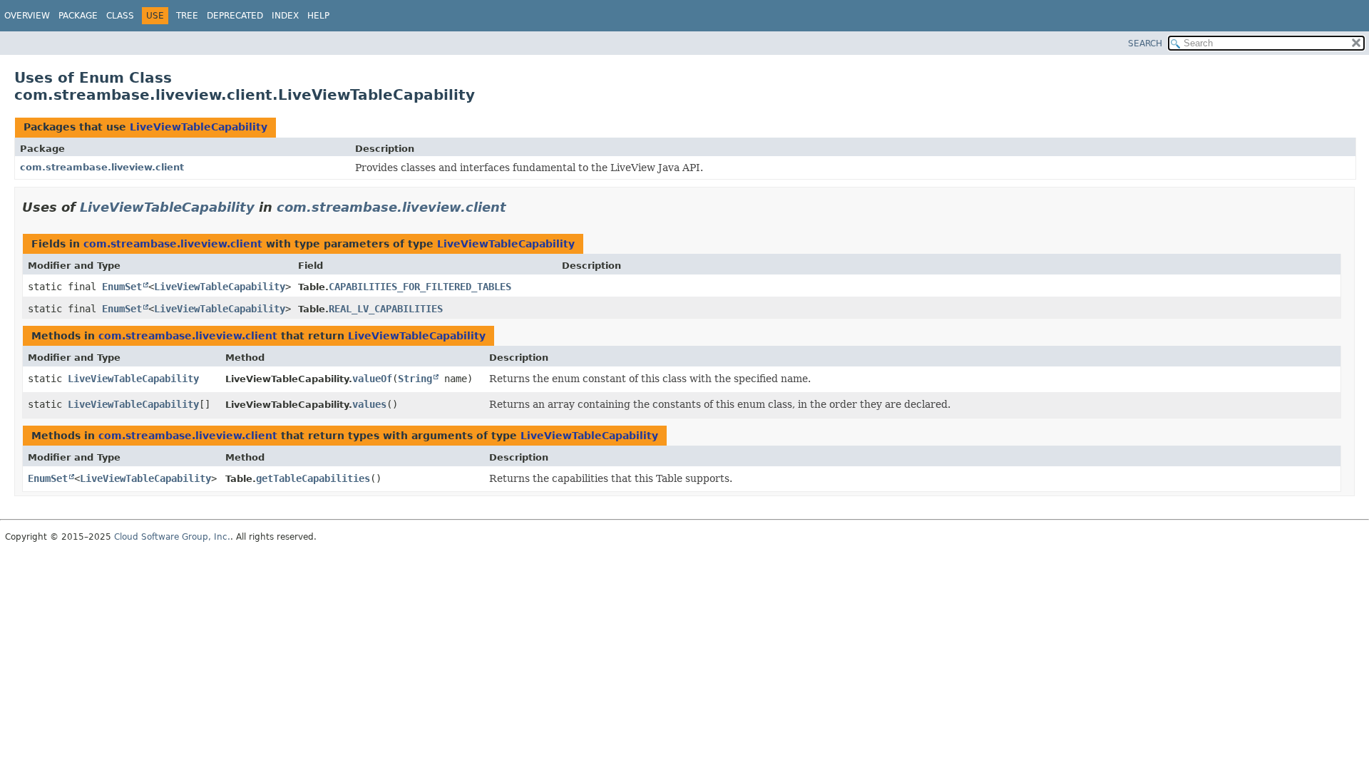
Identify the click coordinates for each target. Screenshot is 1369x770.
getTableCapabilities (313, 478)
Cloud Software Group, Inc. (172, 537)
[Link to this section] (516, 207)
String (415, 378)
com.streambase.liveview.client (102, 167)
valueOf (372, 378)
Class (120, 16)
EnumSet (122, 286)
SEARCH (1145, 43)
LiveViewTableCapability (198, 127)
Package (78, 16)
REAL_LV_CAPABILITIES (386, 308)
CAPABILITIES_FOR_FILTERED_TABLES (420, 286)
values (369, 404)
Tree (187, 16)
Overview (27, 16)
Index (285, 16)
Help (318, 16)
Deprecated (235, 16)
